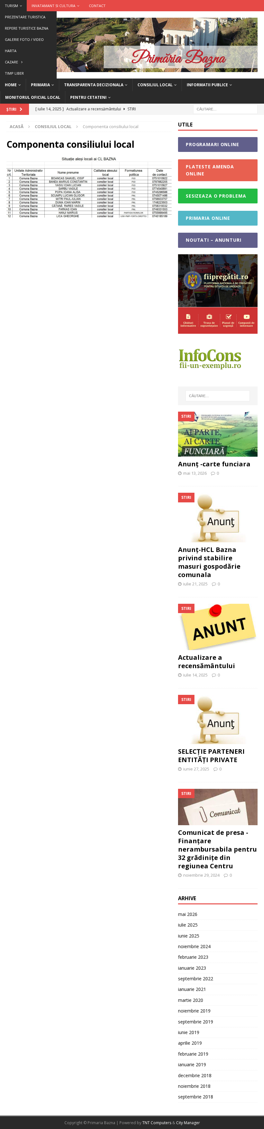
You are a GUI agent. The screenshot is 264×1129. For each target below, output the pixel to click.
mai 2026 (187, 914)
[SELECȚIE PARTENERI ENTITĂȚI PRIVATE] (218, 719)
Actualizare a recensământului (206, 661)
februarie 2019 (193, 1054)
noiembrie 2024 (194, 946)
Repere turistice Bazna (26, 28)
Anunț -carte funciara (214, 464)
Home (11, 85)
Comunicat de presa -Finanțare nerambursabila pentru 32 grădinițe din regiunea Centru (217, 849)
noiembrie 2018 (194, 1086)
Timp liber (14, 73)
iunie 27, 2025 (196, 769)
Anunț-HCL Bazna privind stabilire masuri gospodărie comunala (209, 562)
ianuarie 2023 (192, 968)
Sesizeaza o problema (216, 196)
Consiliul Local (155, 85)
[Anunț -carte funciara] (218, 434)
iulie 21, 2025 (195, 584)
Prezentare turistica (25, 16)
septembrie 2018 (195, 1097)
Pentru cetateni (88, 97)
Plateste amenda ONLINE (210, 170)
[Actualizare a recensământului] (218, 627)
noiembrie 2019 (194, 1011)
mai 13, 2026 (195, 473)
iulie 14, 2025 (195, 675)
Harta (10, 50)
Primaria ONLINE (208, 218)
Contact (97, 5)
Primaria (40, 85)
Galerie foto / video (24, 39)
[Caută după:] (225, 109)
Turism (11, 5)
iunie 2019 (188, 1032)
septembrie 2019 (195, 1022)
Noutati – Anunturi (213, 240)
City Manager (188, 1122)
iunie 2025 (188, 936)
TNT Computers (157, 1122)
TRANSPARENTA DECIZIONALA (93, 85)
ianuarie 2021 (192, 989)
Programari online (212, 144)
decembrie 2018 (195, 1075)
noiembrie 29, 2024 (201, 875)
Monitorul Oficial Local (32, 97)
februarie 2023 (193, 957)
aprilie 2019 (190, 1043)
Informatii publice (207, 85)
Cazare (11, 62)
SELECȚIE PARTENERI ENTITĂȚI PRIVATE (211, 755)
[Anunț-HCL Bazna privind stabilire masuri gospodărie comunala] (218, 517)
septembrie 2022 (195, 978)
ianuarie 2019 (192, 1064)
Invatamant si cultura (53, 5)
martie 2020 (190, 1000)
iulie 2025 (188, 925)
